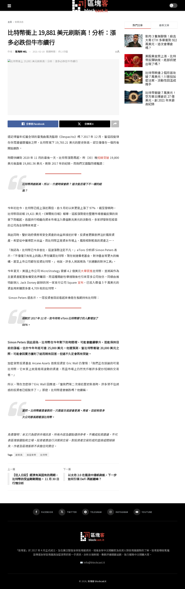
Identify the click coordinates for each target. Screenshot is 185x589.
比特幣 (49, 288)
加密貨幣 (31, 454)
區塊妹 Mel (21, 51)
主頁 (10, 21)
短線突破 (103, 157)
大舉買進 (86, 271)
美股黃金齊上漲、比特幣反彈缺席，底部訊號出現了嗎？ (160, 60)
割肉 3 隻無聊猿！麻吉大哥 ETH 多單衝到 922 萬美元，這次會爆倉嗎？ (161, 42)
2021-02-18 (38, 51)
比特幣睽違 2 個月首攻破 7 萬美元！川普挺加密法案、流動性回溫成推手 (160, 78)
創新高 (19, 454)
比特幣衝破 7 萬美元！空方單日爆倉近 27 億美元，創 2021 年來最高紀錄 (160, 98)
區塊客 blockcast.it (97, 581)
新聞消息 (19, 21)
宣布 (81, 282)
